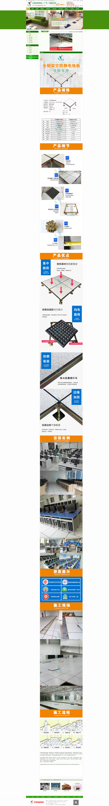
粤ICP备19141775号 (52, 800)
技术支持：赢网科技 (62, 804)
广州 (69, 5)
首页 (28, 8)
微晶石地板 (30, 37)
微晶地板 (42, 8)
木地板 (32, 8)
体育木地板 (54, 8)
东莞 (67, 5)
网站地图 (81, 0)
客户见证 (30, 47)
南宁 (77, 6)
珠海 (74, 5)
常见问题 (30, 52)
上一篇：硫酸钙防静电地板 (45, 779)
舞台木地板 (61, 8)
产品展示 (28, 31)
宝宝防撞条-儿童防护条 (77, 790)
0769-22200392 (65, 800)
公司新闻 (30, 49)
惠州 (76, 5)
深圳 (71, 5)
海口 (71, 6)
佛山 (80, 5)
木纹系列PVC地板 (66, 790)
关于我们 (74, 0)
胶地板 (37, 8)
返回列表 (59, 779)
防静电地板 (48, 8)
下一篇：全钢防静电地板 (54, 779)
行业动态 (30, 50)
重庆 (75, 6)
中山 (78, 5)
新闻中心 (66, 8)
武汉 (68, 6)
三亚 (73, 6)
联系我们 (78, 0)
